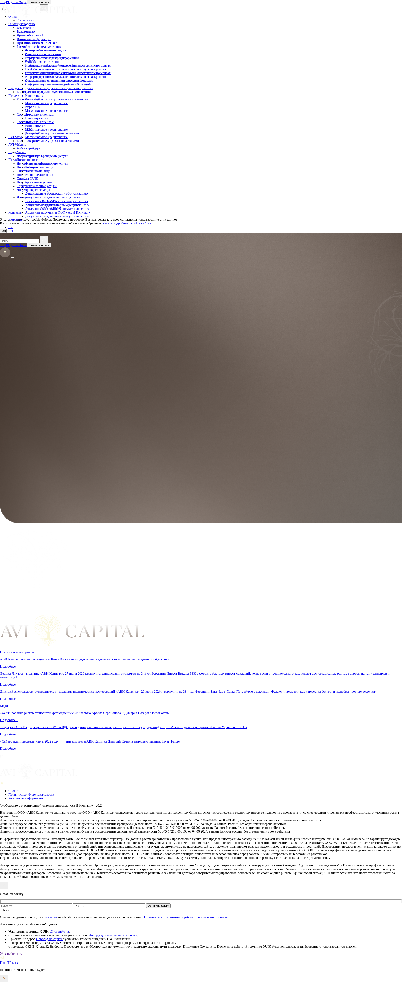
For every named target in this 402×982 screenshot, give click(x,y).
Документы (25, 197)
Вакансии (24, 39)
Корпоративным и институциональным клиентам (52, 99)
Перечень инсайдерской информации (52, 65)
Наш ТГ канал (10, 962)
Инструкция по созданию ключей (113, 935)
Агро (28, 114)
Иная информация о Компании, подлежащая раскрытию (65, 77)
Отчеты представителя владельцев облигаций (58, 92)
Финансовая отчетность (42, 50)
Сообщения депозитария (42, 61)
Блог (20, 148)
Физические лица (37, 171)
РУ (10, 227)
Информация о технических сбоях (49, 84)
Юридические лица (39, 174)
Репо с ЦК (32, 107)
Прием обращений (30, 43)
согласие (51, 917)
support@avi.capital (49, 939)
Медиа (21, 152)
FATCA (30, 69)
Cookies (13, 791)
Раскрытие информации (34, 46)
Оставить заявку (158, 905)
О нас (12, 24)
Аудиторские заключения (43, 54)
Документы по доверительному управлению (57, 216)
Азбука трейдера (28, 156)
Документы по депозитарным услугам (52, 205)
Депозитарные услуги (41, 193)
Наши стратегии (37, 103)
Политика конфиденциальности (31, 794)
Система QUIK (27, 178)
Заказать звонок (39, 245)
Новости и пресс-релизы (17, 652)
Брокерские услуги (38, 190)
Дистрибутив (59, 931)
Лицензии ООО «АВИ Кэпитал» (48, 208)
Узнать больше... (11, 953)
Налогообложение (30, 167)
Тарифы (22, 186)
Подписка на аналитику (34, 182)
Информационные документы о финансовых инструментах (68, 73)
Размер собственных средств (45, 58)
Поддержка (16, 159)
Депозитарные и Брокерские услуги (42, 163)
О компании (25, 28)
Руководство (26, 31)
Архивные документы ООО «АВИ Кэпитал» (57, 212)
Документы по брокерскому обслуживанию (56, 201)
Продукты (15, 95)
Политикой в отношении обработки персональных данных (186, 917)
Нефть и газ (33, 118)
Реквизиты (24, 35)
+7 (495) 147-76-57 (13, 245)
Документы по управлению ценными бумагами (59, 88)
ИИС (28, 129)
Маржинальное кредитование (46, 110)
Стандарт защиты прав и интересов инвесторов (59, 80)
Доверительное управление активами (52, 141)
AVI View (15, 144)
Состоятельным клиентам (35, 122)
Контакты (15, 220)
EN (10, 231)
